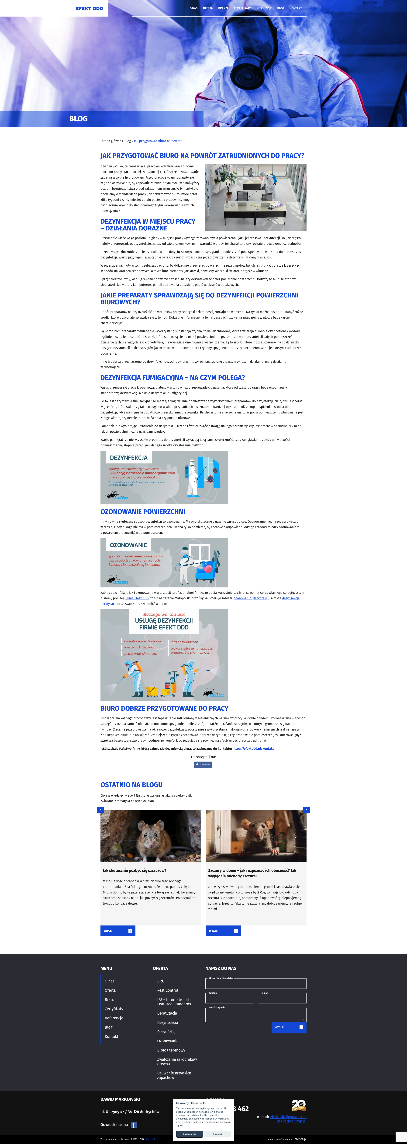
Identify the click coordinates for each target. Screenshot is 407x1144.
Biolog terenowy (171, 1050)
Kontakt (296, 8)
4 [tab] (234, 938)
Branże (223, 8)
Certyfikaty (242, 8)
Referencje (264, 8)
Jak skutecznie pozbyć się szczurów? (134, 871)
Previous (98, 808)
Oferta (208, 8)
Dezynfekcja (167, 1032)
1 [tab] (136, 938)
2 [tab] (169, 938)
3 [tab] (201, 938)
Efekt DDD (151, 1139)
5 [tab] (266, 938)
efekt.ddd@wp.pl (292, 1121)
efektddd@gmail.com (288, 1117)
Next (305, 808)
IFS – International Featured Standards (174, 1001)
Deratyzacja (167, 1013)
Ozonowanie (167, 1041)
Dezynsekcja (167, 1022)
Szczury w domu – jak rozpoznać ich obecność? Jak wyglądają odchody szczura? (252, 873)
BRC (160, 981)
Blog (280, 8)
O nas (193, 8)
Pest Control (167, 990)
